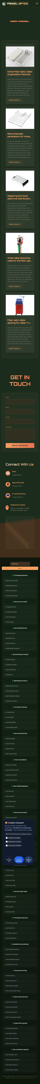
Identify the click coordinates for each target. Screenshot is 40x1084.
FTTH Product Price (10, 975)
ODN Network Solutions (11, 701)
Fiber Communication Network (13, 1017)
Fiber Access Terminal (11, 817)
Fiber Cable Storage (11, 801)
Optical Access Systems (11, 1012)
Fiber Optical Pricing (21, 970)
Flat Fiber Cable (10, 875)
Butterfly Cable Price (11, 896)
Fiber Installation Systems (21, 1049)
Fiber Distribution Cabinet (12, 770)
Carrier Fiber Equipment (12, 1007)
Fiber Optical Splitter (11, 722)
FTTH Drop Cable (10, 870)
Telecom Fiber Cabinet (11, 780)
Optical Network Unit (20, 628)
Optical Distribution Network (13, 696)
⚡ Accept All (28, 859)
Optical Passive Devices (11, 1043)
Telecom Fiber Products (11, 1002)
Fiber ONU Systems (10, 643)
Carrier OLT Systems (11, 617)
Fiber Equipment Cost (11, 981)
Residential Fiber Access (12, 964)
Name (7, 397)
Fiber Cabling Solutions (11, 1065)
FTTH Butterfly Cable (11, 902)
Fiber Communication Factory (13, 991)
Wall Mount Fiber (10, 749)
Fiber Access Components (12, 1038)
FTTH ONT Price (9, 675)
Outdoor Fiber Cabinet (11, 775)
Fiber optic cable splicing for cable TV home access (18, 323)
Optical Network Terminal (20, 654)
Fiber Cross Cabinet (21, 760)
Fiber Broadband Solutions (12, 949)
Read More (14, 100)
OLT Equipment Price (11, 607)
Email (7, 407)
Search (20, 568)
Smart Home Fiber (10, 928)
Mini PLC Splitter (10, 717)
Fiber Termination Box (11, 754)
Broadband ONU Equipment (12, 648)
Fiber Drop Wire (9, 907)
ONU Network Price (10, 638)
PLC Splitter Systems (20, 707)
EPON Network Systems (11, 585)
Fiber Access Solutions (11, 590)
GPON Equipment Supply (12, 580)
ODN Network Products (20, 681)
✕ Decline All (9, 859)
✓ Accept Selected (19, 859)
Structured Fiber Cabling (12, 1070)
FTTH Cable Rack (10, 791)
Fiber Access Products (20, 812)
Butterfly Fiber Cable (20, 891)
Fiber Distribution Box (20, 733)
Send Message (20, 445)
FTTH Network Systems (21, 575)
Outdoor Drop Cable (11, 885)
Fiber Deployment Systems (12, 1060)
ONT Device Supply (10, 659)
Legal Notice (14, 1078)
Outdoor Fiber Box (10, 743)
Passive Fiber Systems (20, 1023)
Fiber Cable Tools (10, 806)
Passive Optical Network (12, 596)
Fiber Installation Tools (11, 1055)
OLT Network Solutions (11, 612)
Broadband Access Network (21, 944)
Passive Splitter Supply (11, 727)
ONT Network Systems (11, 664)
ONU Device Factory (10, 633)
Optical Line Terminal (20, 602)
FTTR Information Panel (11, 923)
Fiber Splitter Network (11, 1033)
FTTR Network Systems (11, 933)
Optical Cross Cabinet (11, 765)
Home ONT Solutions (11, 669)
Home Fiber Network (11, 938)
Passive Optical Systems (12, 1028)
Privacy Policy (23, 1078)
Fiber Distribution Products (12, 691)
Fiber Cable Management (20, 786)
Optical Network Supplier (12, 986)
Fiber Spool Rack (10, 796)
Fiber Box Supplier (10, 738)
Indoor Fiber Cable (10, 880)
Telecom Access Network (12, 954)
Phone (8, 417)
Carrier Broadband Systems (13, 959)
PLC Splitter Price (10, 712)
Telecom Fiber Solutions (20, 997)
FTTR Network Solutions (20, 918)
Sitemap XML (31, 1078)
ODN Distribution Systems (12, 686)
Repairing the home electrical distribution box (18, 199)
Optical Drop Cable (10, 912)
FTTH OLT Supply (10, 622)
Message (9, 427)
